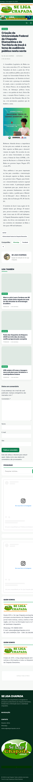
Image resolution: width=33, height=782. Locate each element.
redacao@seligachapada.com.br (10, 728)
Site (3, 440)
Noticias (4, 29)
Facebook (25, 242)
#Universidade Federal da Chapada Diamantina (15, 236)
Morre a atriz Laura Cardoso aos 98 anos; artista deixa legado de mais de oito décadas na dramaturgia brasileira (16, 300)
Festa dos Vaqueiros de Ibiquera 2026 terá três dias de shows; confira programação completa (15, 337)
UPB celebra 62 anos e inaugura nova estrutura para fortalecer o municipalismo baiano (15, 372)
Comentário (6, 399)
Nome (4, 424)
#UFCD (4, 232)
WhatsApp (16, 242)
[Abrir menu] (31, 23)
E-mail (4, 432)
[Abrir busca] (27, 23)
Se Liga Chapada (12, 696)
